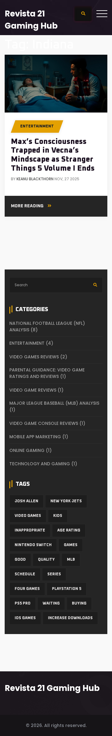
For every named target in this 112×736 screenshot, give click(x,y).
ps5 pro (22, 603)
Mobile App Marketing (38, 437)
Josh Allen (26, 501)
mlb (71, 560)
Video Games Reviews (38, 357)
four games (27, 589)
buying (79, 603)
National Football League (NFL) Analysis (47, 326)
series (54, 574)
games (70, 545)
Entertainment (37, 126)
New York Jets (66, 501)
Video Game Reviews (36, 390)
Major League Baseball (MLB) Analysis (54, 406)
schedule (25, 574)
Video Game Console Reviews (47, 423)
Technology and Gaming (43, 464)
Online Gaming (30, 450)
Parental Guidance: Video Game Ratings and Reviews (47, 373)
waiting (51, 603)
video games (28, 516)
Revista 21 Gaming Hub (52, 688)
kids (57, 516)
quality (46, 560)
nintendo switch (33, 545)
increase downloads (70, 618)
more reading (27, 206)
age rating (68, 530)
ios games (25, 618)
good (20, 560)
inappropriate (30, 530)
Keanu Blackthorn (35, 179)
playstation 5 (66, 589)
